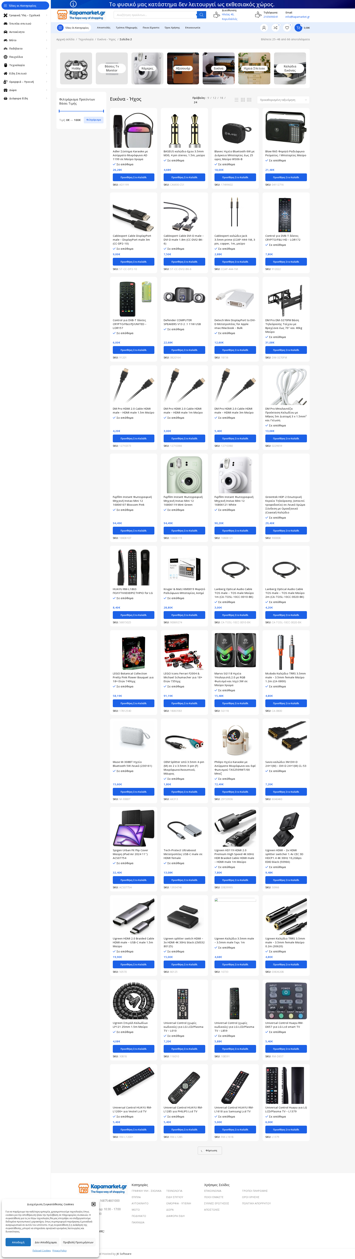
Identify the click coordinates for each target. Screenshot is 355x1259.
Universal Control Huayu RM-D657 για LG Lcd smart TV (284, 1025)
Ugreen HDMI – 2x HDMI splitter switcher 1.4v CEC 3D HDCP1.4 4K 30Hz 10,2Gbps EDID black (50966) (284, 856)
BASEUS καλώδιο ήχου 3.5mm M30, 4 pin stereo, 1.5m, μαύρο (184, 153)
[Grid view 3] (243, 99)
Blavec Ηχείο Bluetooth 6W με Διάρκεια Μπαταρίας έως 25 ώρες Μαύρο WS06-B (234, 155)
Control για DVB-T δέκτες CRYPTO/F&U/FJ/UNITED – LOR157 (129, 324)
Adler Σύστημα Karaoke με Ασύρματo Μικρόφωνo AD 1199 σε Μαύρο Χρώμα (130, 155)
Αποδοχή (18, 1242)
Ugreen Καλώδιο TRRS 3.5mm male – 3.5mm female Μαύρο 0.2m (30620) (285, 942)
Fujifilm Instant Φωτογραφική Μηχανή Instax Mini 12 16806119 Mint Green (183, 500)
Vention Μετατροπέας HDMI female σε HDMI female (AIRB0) (235, 1190)
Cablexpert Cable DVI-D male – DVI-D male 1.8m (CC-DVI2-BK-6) (184, 239)
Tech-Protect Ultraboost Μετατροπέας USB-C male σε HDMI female (183, 854)
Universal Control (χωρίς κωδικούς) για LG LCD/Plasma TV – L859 (234, 1026)
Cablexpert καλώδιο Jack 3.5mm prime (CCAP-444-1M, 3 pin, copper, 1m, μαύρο (234, 239)
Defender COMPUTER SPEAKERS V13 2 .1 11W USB (182, 322)
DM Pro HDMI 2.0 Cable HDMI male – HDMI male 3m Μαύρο (233, 410)
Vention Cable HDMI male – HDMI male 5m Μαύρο (181, 1190)
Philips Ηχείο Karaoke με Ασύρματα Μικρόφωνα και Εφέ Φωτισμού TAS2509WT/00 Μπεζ (235, 767)
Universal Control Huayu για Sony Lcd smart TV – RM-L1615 (133, 1190)
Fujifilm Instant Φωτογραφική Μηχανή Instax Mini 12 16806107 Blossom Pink (132, 500)
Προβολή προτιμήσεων (78, 1242)
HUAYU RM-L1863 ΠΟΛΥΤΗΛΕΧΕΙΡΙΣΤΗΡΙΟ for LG (133, 591)
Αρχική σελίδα (65, 39)
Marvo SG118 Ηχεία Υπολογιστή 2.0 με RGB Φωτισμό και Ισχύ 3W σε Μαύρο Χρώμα (231, 679)
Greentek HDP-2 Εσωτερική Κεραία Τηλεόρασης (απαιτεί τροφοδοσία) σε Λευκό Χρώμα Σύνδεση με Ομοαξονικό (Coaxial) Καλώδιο (285, 504)
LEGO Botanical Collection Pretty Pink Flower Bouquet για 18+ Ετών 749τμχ (133, 677)
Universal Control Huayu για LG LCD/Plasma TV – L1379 (286, 1109)
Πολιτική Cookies (42, 1250)
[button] (93, 1204)
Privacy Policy (60, 1250)
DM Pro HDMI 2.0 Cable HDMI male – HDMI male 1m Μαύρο (183, 410)
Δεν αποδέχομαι (46, 1242)
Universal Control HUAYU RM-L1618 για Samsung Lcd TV (234, 1109)
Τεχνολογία (86, 39)
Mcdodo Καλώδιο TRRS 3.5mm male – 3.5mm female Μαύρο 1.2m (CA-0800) (285, 677)
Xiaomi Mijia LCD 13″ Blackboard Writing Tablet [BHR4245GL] (282, 1191)
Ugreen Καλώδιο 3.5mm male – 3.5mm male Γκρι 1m (234, 940)
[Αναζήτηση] (201, 14)
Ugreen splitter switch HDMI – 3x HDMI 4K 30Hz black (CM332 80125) (184, 942)
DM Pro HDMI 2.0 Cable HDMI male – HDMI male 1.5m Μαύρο (133, 410)
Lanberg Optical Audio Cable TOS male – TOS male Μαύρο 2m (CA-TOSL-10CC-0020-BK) (285, 593)
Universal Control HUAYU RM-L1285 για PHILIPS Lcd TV (183, 1109)
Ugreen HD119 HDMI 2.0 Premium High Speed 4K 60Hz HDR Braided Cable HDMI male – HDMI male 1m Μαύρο (234, 856)
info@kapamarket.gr (297, 16)
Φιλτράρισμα (93, 119)
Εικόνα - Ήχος (106, 39)
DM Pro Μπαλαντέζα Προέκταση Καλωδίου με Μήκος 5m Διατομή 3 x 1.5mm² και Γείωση (286, 414)
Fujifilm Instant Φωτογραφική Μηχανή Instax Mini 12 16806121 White (233, 500)
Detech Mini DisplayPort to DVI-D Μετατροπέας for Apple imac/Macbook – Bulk (235, 324)
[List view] (236, 99)
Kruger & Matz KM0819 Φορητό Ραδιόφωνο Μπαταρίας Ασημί (184, 591)
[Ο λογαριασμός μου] (264, 27)
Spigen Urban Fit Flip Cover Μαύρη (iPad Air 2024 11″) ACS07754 (130, 854)
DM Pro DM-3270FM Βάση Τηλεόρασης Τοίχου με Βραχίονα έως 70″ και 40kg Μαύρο (283, 326)
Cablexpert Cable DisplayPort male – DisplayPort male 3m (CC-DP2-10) (132, 239)
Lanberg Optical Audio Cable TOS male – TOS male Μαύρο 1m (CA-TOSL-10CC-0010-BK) (234, 593)
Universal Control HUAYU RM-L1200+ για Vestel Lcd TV (132, 1109)
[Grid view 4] (249, 99)
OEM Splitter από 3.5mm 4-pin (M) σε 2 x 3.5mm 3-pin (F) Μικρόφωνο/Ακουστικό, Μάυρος (184, 767)
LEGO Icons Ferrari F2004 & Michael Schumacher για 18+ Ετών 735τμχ (183, 677)
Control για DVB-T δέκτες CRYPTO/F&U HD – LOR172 (282, 237)
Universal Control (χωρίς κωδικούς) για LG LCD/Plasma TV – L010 (183, 1026)
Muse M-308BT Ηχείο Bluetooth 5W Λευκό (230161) (132, 764)
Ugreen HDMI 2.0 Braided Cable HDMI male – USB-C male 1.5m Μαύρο (133, 942)
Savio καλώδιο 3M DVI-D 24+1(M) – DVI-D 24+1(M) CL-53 (285, 764)
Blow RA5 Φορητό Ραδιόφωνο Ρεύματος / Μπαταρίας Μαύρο (285, 153)
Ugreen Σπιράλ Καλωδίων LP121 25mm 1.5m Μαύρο (130, 1025)
